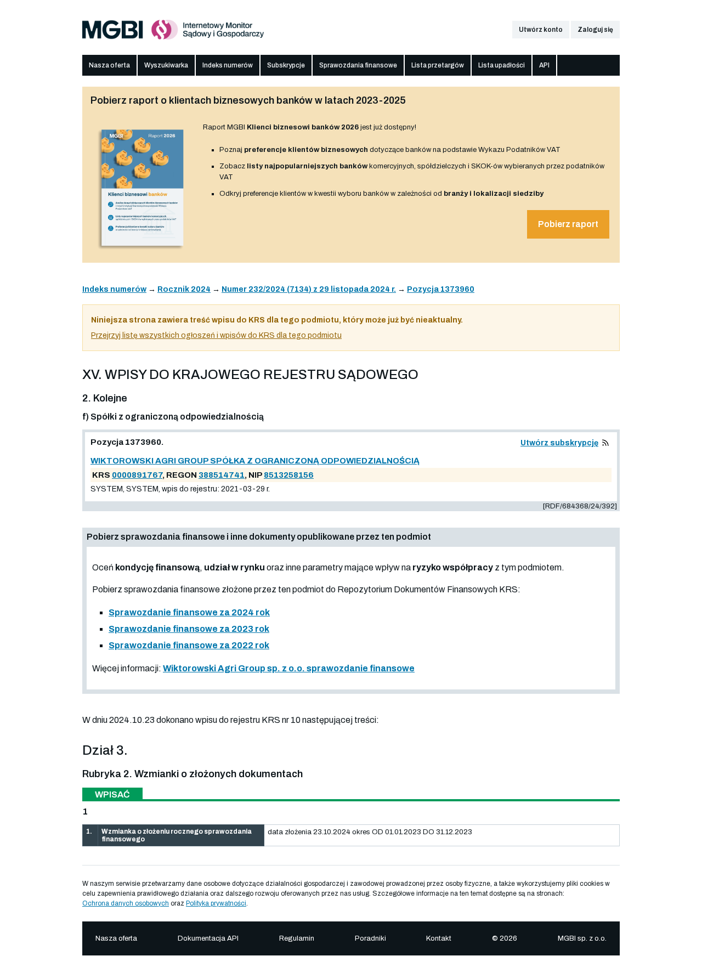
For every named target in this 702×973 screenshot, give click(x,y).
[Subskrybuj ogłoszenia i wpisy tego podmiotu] (605, 443)
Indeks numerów (227, 65)
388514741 (222, 475)
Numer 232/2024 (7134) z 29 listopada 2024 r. (309, 289)
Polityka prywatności (216, 903)
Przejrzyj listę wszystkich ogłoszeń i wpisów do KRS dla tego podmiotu (216, 335)
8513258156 (289, 475)
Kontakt (438, 938)
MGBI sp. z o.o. (582, 938)
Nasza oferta (109, 65)
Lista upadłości (501, 65)
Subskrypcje (286, 65)
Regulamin (296, 938)
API (544, 65)
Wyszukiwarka (166, 65)
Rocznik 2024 (184, 289)
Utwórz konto (541, 29)
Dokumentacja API (208, 938)
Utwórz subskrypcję (559, 443)
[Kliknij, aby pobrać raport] (142, 250)
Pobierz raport (568, 224)
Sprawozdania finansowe (358, 65)
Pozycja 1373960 (440, 289)
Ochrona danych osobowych (125, 903)
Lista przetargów (437, 65)
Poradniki (370, 938)
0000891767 (137, 475)
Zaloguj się (595, 29)
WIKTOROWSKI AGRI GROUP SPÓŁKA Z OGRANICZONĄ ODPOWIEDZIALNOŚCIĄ (255, 460)
